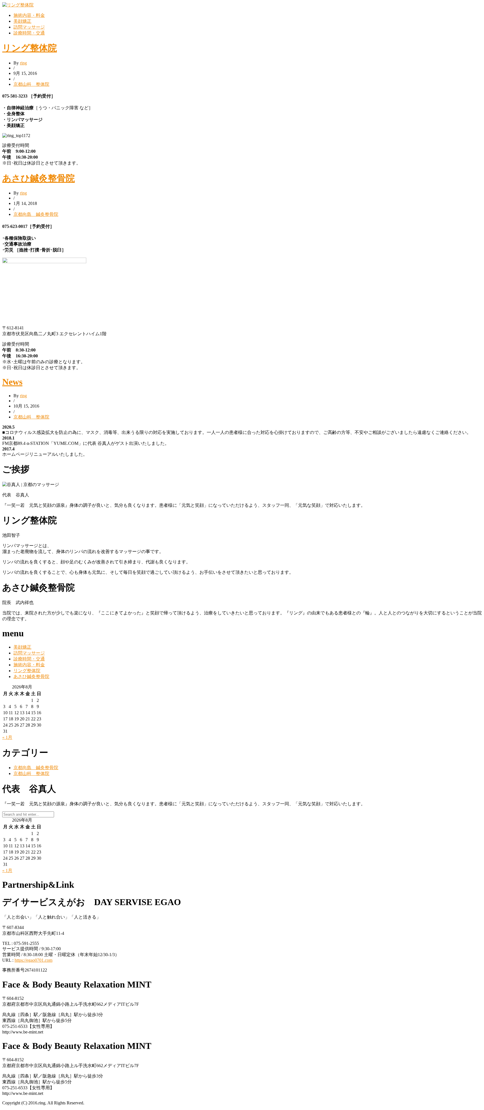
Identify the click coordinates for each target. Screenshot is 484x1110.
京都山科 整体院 (31, 84)
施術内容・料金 (29, 15)
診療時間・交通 (29, 33)
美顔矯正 (22, 21)
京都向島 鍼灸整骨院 (35, 214)
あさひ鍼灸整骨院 (38, 178)
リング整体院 (29, 48)
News (12, 382)
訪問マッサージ (29, 27)
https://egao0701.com (33, 960)
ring (23, 63)
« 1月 (7, 737)
